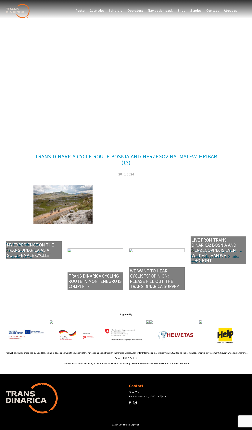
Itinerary (115, 11)
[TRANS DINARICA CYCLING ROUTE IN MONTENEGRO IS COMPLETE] (95, 269)
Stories (195, 11)
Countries (97, 11)
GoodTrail (134, 392)
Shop (181, 11)
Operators (135, 11)
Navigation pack (160, 11)
